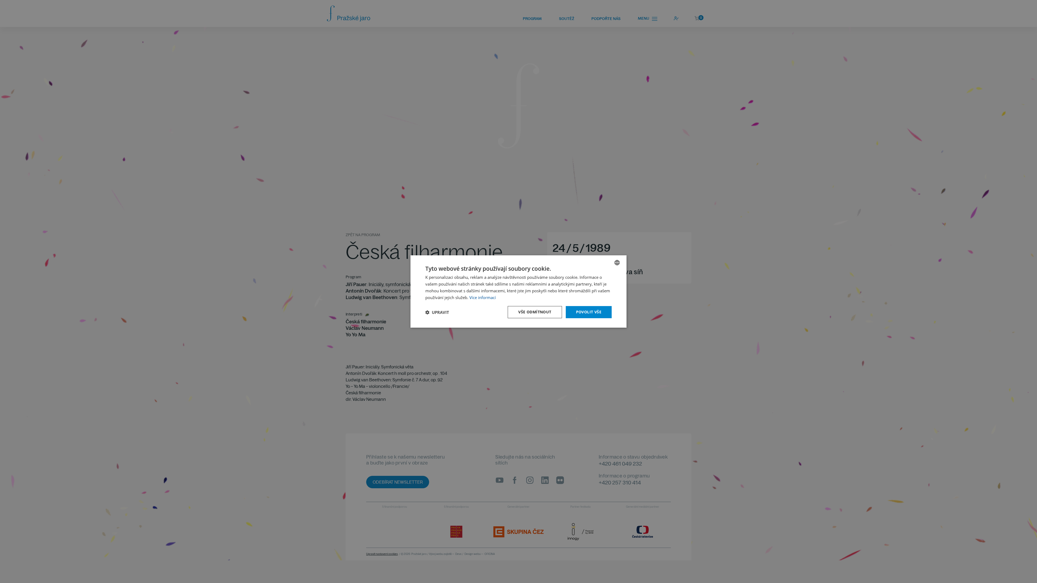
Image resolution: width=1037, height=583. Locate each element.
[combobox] (617, 262)
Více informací (482, 297)
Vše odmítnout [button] (534, 311)
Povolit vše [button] (588, 311)
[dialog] (518, 291)
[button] (437, 312)
